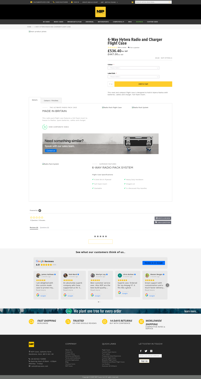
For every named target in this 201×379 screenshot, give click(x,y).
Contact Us (69, 352)
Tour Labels (106, 354)
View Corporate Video (59, 127)
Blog (66, 362)
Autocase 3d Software (109, 366)
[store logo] (100, 12)
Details (35, 100)
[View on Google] (38, 275)
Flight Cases (106, 350)
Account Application (72, 360)
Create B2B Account (90, 2)
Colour (110, 64)
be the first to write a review (100, 241)
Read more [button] (41, 290)
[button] (109, 2)
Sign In (76, 2)
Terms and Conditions (72, 358)
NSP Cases (69, 366)
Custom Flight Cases (109, 358)
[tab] (35, 100)
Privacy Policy (70, 354)
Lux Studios (106, 364)
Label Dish (112, 73)
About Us (68, 350)
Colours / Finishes (51, 101)
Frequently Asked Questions (111, 356)
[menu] (100, 21)
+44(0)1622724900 (61, 2)
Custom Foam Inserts (109, 352)
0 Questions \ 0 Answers (37, 220)
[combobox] (153, 2)
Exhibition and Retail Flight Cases (113, 362)
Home (29, 27)
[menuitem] (46, 21)
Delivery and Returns (72, 356)
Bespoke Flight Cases (109, 360)
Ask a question (134, 47)
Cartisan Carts (70, 364)
